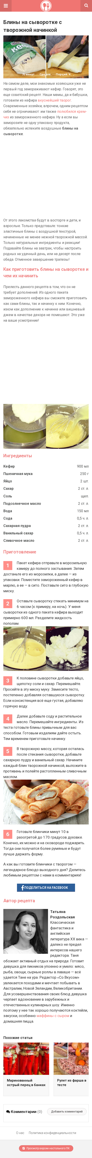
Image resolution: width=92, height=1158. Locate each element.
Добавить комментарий (67, 1111)
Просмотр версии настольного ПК (48, 1148)
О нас (20, 1133)
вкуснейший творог (54, 100)
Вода (7, 511)
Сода (7, 518)
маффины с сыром (53, 1015)
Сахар (8, 488)
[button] (6, 6)
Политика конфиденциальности (52, 1133)
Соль (7, 496)
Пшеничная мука (18, 474)
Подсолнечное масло (22, 503)
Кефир (9, 466)
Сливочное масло (18, 540)
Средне (45, 74)
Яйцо (7, 481)
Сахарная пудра (17, 526)
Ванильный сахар (18, 533)
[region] (46, 177)
